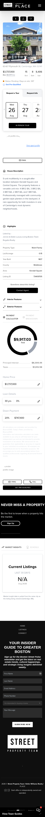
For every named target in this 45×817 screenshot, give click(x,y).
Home (22, 626)
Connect (22, 633)
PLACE (22, 786)
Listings (22, 630)
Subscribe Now (22, 724)
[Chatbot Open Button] (38, 810)
